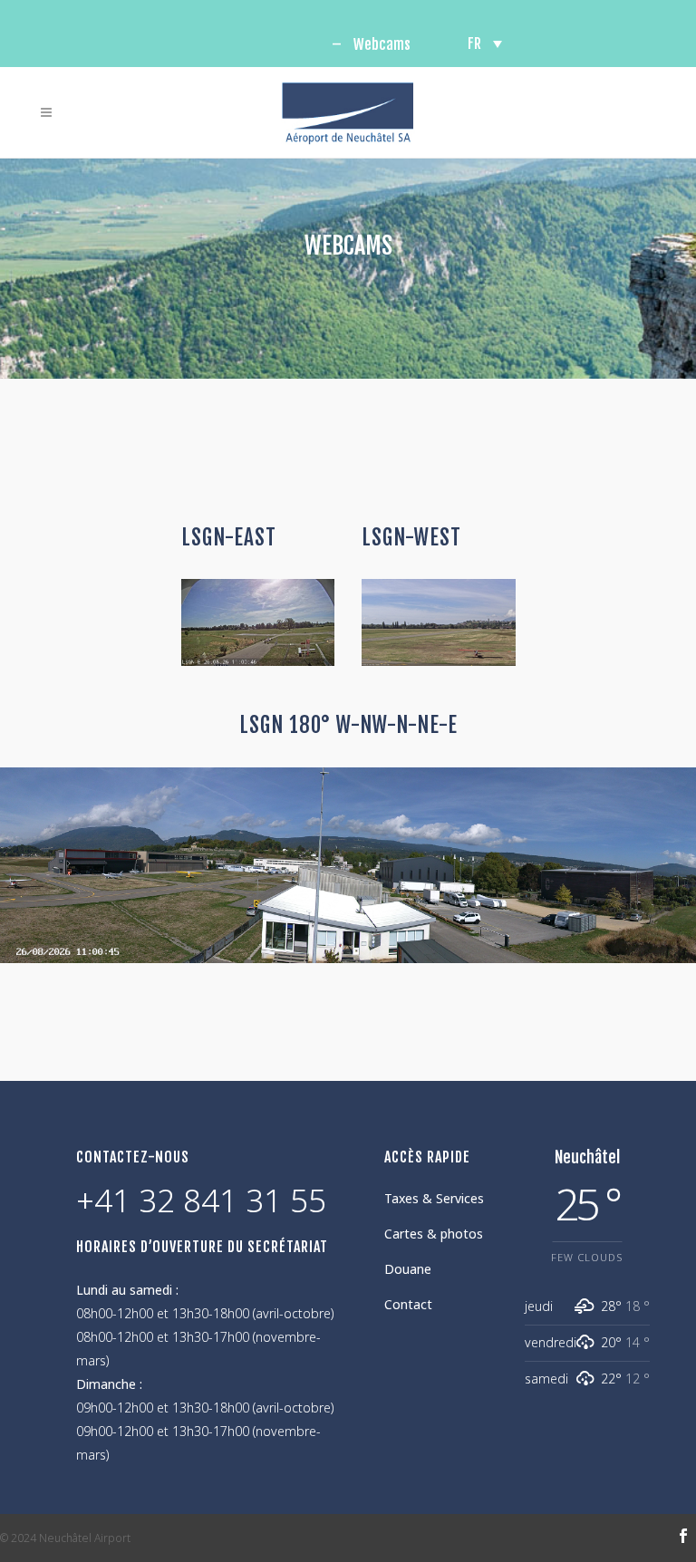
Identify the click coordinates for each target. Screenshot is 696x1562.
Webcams (382, 44)
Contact (408, 1304)
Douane (407, 1269)
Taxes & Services (434, 1198)
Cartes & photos (433, 1233)
